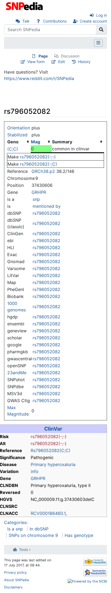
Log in (101, 15)
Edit (61, 61)
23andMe (16, 372)
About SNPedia (16, 580)
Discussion (70, 56)
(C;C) (12, 149)
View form (36, 61)
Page (43, 56)
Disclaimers (13, 587)
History (84, 61)
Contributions (55, 21)
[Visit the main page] (25, 5)
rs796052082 (46, 213)
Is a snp (15, 529)
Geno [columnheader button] (13, 141)
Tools (23, 550)
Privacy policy (15, 572)
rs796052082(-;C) (38, 164)
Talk (26, 21)
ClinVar (53, 428)
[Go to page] (101, 29)
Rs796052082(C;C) (50, 450)
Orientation (18, 127)
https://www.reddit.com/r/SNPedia (39, 78)
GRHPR (39, 192)
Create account (93, 21)
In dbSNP (39, 529)
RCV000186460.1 (48, 513)
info (35, 471)
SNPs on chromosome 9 (33, 535)
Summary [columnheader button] (62, 141)
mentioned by (47, 206)
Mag (35, 141)
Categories (15, 522)
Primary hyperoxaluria (53, 464)
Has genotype (79, 535)
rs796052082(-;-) (38, 156)
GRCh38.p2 (43, 171)
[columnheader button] (41, 141)
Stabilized (17, 134)
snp (36, 199)
